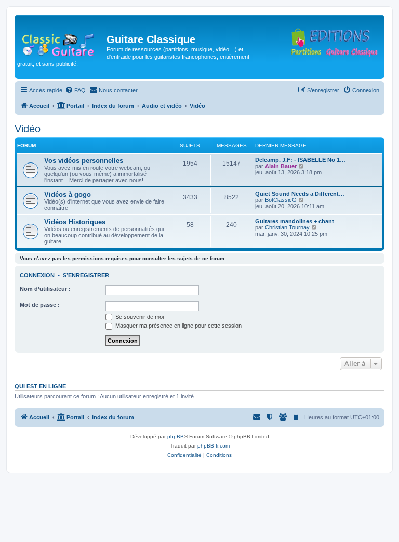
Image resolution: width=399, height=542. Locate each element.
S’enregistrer (86, 275)
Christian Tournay (287, 227)
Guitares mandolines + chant (294, 221)
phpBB (175, 436)
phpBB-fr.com (213, 446)
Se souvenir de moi (139, 317)
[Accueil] (62, 42)
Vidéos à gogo (67, 194)
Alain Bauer (281, 166)
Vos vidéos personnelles (83, 161)
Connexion (37, 275)
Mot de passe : (40, 305)
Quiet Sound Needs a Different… (299, 194)
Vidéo (28, 128)
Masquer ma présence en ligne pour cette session (178, 325)
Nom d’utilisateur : (45, 289)
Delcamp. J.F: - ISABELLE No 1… (300, 160)
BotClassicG (281, 200)
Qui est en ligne (40, 386)
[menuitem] (75, 90)
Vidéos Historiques (74, 222)
